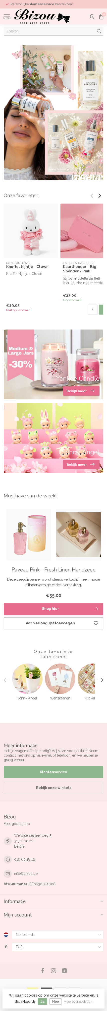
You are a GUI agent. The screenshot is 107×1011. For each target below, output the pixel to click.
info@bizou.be (26, 874)
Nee (55, 1002)
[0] (101, 16)
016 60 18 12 (24, 859)
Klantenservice (53, 772)
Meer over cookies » (78, 1002)
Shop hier (50, 609)
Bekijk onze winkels (53, 788)
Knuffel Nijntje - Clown (27, 266)
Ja (43, 1002)
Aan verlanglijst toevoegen (50, 623)
